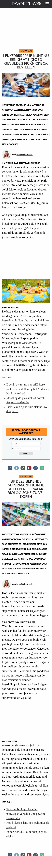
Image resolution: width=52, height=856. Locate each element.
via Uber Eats (22, 320)
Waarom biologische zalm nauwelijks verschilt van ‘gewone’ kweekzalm (26, 814)
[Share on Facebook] (10, 469)
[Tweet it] (16, 469)
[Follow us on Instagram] (22, 469)
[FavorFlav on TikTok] (35, 469)
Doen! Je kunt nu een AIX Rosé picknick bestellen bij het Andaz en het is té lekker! (27, 389)
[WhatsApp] (41, 469)
